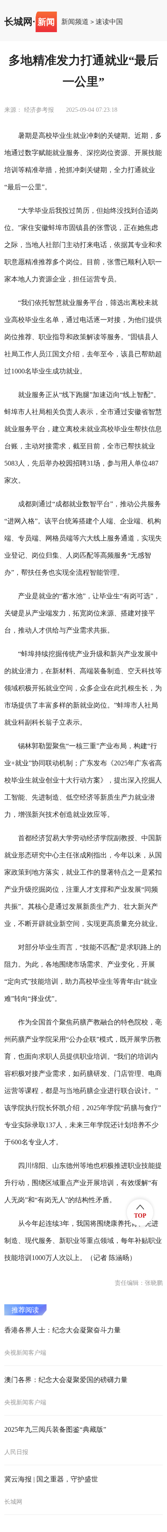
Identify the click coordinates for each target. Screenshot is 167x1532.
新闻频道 (75, 21)
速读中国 (109, 21)
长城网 (18, 21)
